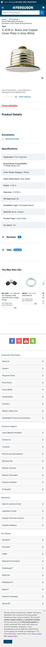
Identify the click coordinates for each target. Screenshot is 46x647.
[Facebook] (12, 341)
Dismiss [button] (7, 642)
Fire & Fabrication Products (13, 21)
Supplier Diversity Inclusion (13, 518)
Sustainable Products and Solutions (16, 418)
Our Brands (6, 533)
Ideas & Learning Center (11, 504)
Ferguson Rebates (9, 482)
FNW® (4, 554)
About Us (5, 361)
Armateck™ (6, 540)
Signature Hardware (10, 596)
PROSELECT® (7, 582)
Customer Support (9, 426)
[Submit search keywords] (42, 12)
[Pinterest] (19, 341)
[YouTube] (26, 341)
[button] (44, 610)
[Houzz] (33, 341)
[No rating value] (8, 96)
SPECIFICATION (12, 139)
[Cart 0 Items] (43, 7)
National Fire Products (11, 561)
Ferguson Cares (8, 375)
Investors (5, 404)
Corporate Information (10, 355)
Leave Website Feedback (12, 433)
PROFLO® (6, 575)
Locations (6, 447)
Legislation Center (9, 511)
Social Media (7, 390)
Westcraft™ (6, 604)
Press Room (7, 383)
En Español (6, 489)
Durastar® (6, 547)
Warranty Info (7, 461)
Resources (5, 497)
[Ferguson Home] (23, 7)
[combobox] (22, 12)
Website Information (10, 475)
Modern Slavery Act (10, 411)
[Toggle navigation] (2, 7)
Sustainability (7, 397)
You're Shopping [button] (19, 2)
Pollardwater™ (7, 568)
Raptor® (5, 589)
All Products (14, 19)
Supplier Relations (9, 525)
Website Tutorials (9, 468)
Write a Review (25, 97)
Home (4, 19)
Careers (5, 368)
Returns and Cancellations (12, 454)
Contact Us (6, 440)
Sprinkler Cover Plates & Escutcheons (17, 23)
